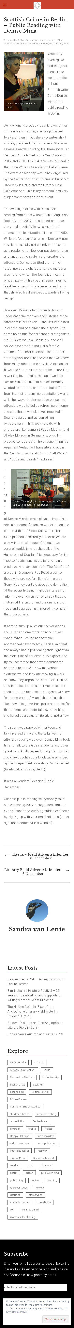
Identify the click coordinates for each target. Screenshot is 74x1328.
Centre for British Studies (25, 1106)
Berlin (46, 1069)
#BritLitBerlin (18, 1062)
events (32, 1128)
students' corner (20, 1202)
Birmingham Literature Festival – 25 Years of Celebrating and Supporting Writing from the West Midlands (34, 995)
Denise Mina (35, 43)
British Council (40, 1091)
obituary (46, 1165)
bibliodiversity (50, 1077)
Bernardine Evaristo (22, 1077)
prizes (29, 1172)
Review (40, 1187)
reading (52, 1180)
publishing (16, 1180)
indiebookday (45, 1136)
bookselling (17, 1091)
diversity (15, 1128)
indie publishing (47, 1143)
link (6, 596)
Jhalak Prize (17, 1158)
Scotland (15, 1194)
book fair (38, 1084)
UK (12, 1209)
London (14, 1165)
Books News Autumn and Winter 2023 (35, 1034)
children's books (19, 1114)
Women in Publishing (23, 1217)
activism (39, 1062)
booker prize (17, 1084)
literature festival (43, 1158)
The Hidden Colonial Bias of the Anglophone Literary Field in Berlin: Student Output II (32, 1011)
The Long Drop (61, 43)
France (48, 1128)
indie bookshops (20, 1143)
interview (42, 1150)
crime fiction (20, 43)
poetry (14, 1172)
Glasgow (47, 43)
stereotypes (36, 1194)
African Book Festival (23, 1069)
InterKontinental (19, 1150)
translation (44, 1202)
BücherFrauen (18, 1099)
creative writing (46, 1114)
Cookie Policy (19, 1312)
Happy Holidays (20, 1136)
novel (30, 1165)
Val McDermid (30, 1209)
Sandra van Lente (35, 40)
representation (19, 1187)
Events (51, 40)
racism (35, 1180)
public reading (50, 1172)
